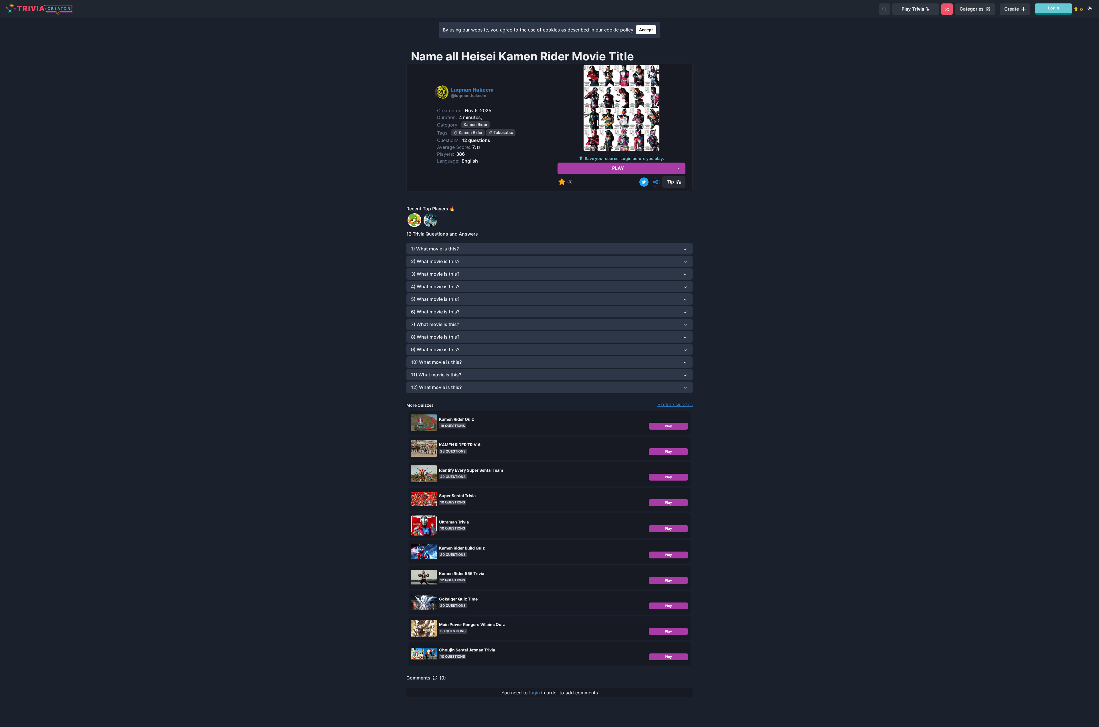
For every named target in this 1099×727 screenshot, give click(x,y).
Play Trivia (913, 9)
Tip (670, 182)
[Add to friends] (884, 9)
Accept (646, 29)
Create (1011, 9)
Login (1053, 7)
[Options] (655, 182)
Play (668, 426)
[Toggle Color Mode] (1089, 8)
